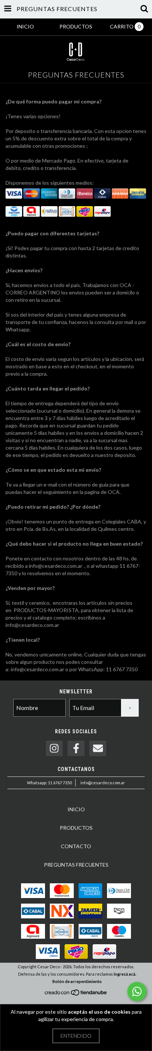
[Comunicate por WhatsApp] (136, 991)
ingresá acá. (125, 974)
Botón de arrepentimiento (77, 981)
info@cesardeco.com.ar (102, 782)
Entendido (76, 1036)
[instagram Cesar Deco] (54, 749)
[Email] (97, 749)
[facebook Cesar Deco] (76, 749)
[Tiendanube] (76, 994)
